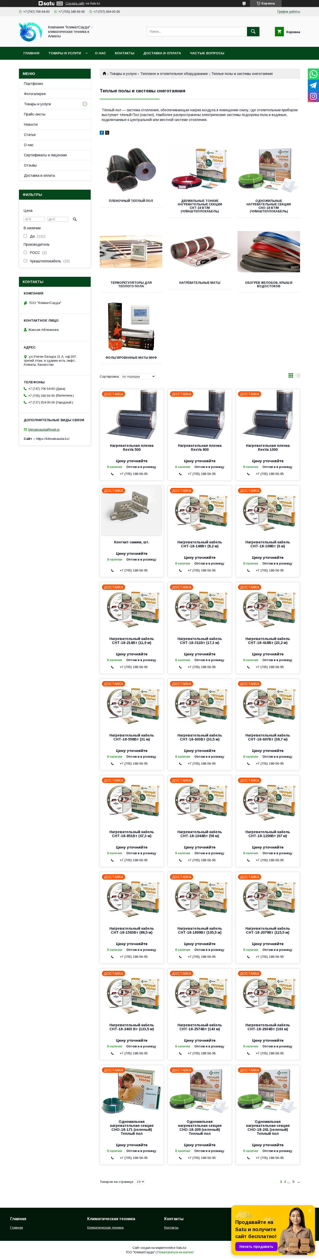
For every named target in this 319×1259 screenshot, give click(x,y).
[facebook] (102, 133)
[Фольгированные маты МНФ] (131, 326)
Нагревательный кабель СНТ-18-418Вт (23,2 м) (267, 641)
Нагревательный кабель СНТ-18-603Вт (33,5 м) (199, 737)
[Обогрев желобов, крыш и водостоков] (269, 252)
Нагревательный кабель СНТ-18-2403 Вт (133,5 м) (131, 1027)
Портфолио (33, 84)
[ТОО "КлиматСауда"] (30, 40)
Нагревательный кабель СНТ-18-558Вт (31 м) (131, 737)
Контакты (124, 53)
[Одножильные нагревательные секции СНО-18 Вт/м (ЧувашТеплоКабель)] (269, 170)
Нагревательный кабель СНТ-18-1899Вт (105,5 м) (199, 930)
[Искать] (253, 31)
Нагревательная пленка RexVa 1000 (268, 448)
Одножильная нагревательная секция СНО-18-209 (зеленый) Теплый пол (200, 1128)
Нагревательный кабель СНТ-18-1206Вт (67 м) (267, 834)
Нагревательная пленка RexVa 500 (132, 448)
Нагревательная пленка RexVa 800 (200, 448)
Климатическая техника (105, 1227)
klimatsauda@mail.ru (44, 429)
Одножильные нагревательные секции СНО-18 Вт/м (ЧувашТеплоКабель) (268, 206)
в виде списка (298, 376)
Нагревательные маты (199, 283)
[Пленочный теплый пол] (131, 170)
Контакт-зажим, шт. (131, 542)
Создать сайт (75, 3)
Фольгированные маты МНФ (131, 357)
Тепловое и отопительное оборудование (174, 74)
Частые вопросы (207, 53)
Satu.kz (181, 1248)
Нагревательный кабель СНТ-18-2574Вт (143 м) (199, 1027)
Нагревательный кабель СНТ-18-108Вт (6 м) (267, 544)
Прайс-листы (34, 114)
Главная (31, 53)
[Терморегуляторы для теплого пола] (131, 252)
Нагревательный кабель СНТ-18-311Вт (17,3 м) (199, 641)
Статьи (30, 135)
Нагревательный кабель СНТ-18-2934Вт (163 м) (267, 1027)
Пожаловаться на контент (175, 1252)
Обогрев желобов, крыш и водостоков (268, 284)
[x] (107, 133)
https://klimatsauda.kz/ (53, 439)
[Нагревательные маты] (200, 252)
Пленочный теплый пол (131, 201)
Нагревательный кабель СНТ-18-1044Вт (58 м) (199, 834)
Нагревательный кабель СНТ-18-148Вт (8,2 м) (199, 544)
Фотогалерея (35, 94)
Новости (31, 124)
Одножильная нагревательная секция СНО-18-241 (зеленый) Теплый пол (268, 1128)
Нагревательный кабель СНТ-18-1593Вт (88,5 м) (131, 930)
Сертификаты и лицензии (45, 155)
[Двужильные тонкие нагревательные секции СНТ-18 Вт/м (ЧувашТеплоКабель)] (200, 170)
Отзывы (30, 165)
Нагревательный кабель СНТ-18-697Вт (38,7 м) (267, 737)
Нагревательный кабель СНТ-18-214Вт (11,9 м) (131, 641)
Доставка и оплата (162, 53)
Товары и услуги (64, 53)
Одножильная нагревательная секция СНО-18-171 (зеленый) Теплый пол (132, 1128)
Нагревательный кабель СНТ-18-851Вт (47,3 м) (131, 834)
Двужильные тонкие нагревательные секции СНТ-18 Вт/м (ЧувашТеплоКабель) (200, 206)
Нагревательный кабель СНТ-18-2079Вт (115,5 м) (267, 930)
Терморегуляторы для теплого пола (131, 284)
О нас (100, 53)
